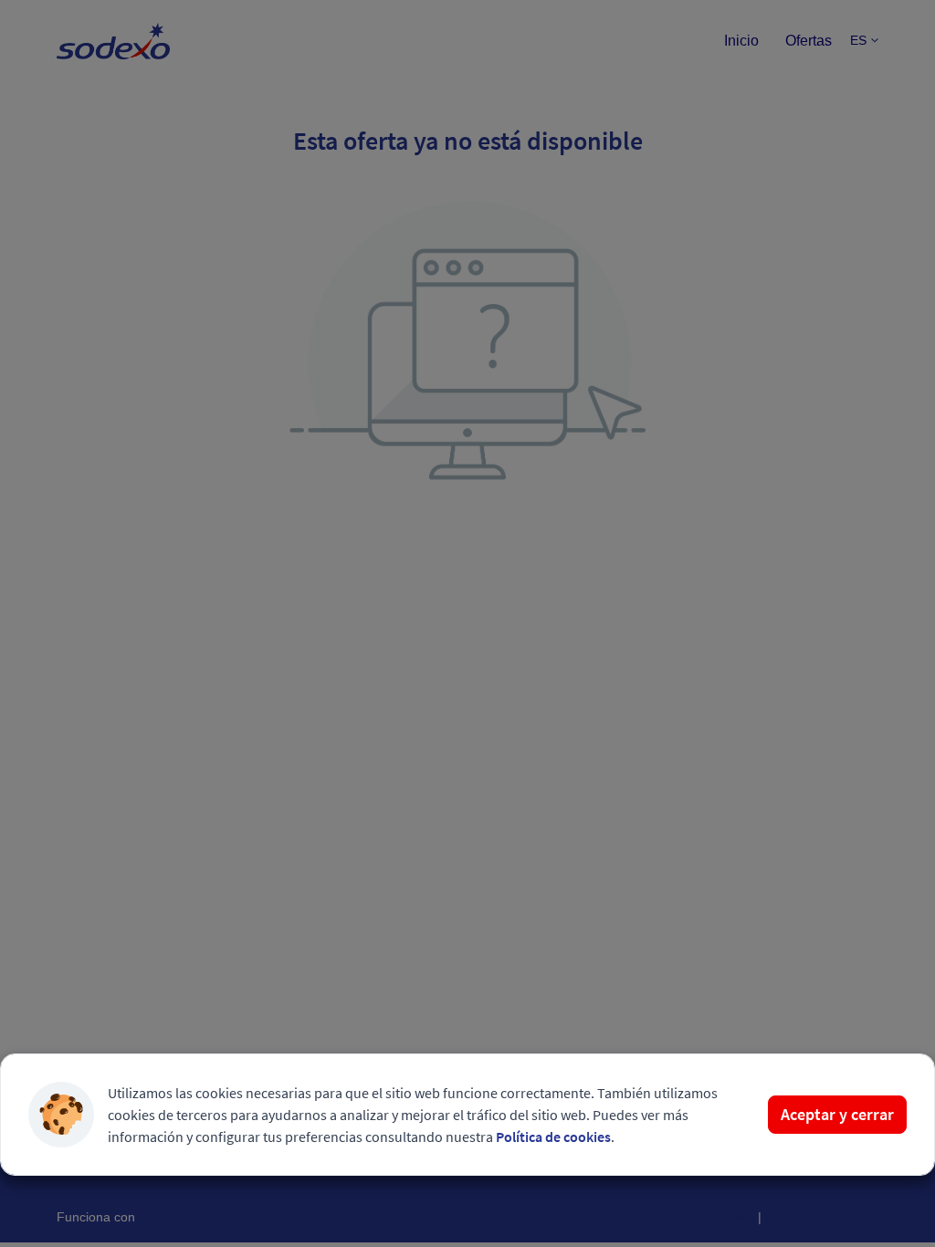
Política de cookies (553, 1136)
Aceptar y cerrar (837, 1114)
